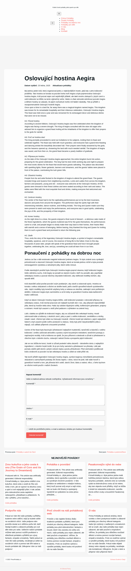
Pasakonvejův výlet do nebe (104, 464)
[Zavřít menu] (59, 13)
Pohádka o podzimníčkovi (116, 452)
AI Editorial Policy (65, 568)
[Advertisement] (65, 52)
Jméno (29, 408)
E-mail (29, 419)
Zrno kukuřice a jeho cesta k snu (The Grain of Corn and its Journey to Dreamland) (23, 467)
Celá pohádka (11, 503)
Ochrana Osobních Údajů (117, 559)
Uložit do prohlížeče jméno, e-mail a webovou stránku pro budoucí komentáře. (60, 429)
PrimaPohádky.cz (16, 559)
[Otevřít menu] (52, 23)
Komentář (30, 384)
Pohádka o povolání (58, 464)
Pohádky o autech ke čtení (26, 452)
